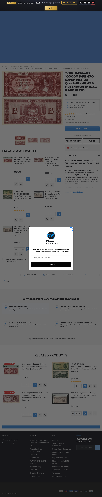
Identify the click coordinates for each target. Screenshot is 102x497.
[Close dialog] (71, 229)
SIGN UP (51, 264)
